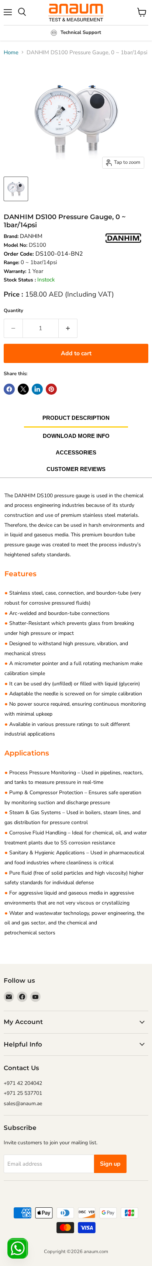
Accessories (76, 452)
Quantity (13, 310)
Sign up (110, 1164)
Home (11, 52)
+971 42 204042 (23, 1083)
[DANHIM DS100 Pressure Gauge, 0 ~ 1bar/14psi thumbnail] (16, 189)
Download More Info (76, 436)
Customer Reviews (76, 469)
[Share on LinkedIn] (37, 389)
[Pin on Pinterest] (51, 389)
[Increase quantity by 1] (68, 328)
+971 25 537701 (23, 1093)
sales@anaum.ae (23, 1103)
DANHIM (31, 236)
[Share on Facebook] (9, 389)
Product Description (76, 418)
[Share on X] (23, 389)
